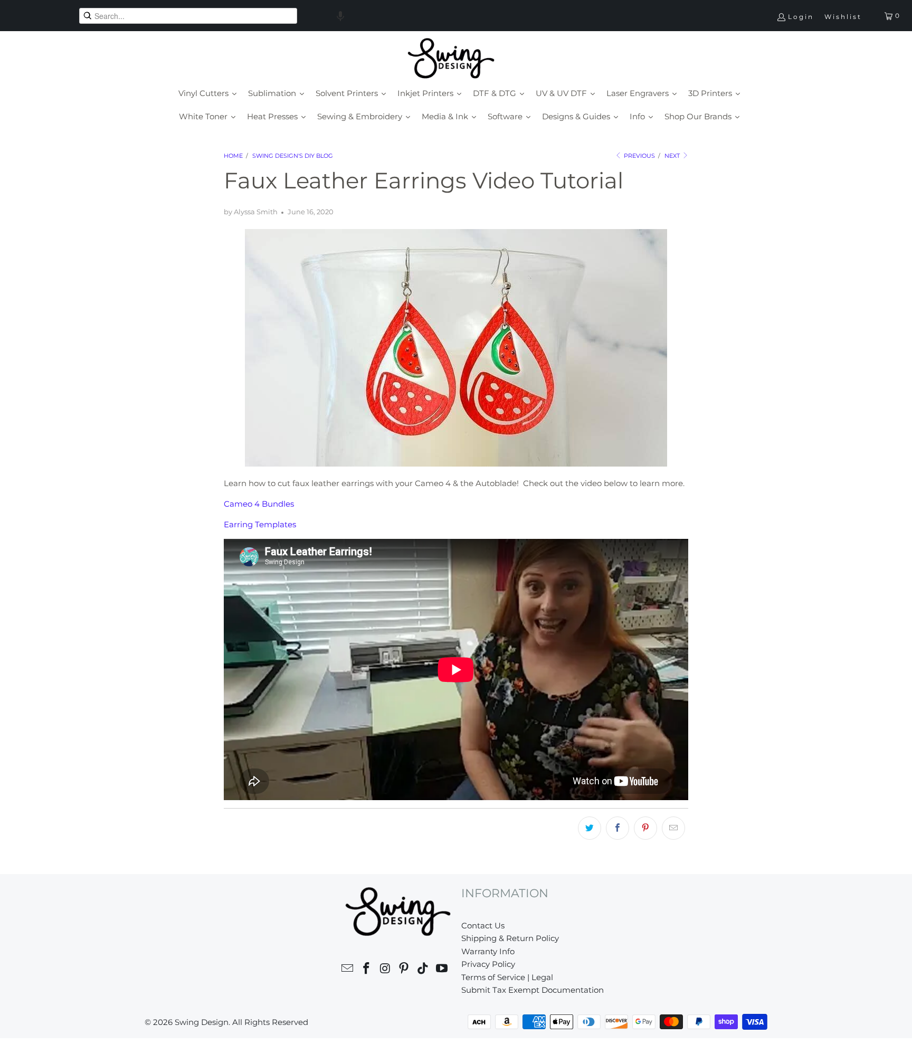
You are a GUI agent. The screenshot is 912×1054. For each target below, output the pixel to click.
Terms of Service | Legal (507, 977)
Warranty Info (488, 951)
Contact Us (483, 925)
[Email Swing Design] (348, 969)
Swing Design (202, 1022)
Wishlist (843, 17)
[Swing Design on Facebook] (367, 969)
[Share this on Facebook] (617, 828)
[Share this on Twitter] (589, 828)
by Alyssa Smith (251, 212)
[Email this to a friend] (673, 828)
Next (672, 155)
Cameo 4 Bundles (259, 504)
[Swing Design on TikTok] (423, 969)
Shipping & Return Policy (510, 938)
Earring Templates (260, 524)
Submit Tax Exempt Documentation (532, 990)
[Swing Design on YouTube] (442, 969)
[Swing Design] (451, 59)
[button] (340, 16)
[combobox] (188, 16)
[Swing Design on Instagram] (385, 969)
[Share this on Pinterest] (645, 828)
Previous (638, 155)
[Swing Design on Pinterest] (404, 969)
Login (801, 17)
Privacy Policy (488, 964)
